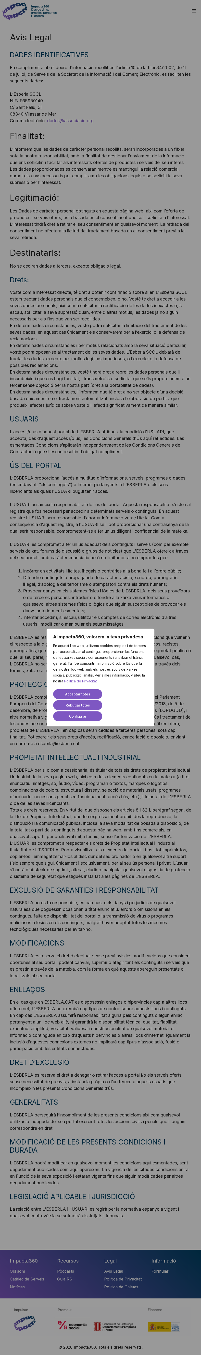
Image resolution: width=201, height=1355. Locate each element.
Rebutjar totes (78, 705)
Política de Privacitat (80, 681)
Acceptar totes (77, 694)
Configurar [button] (77, 716)
